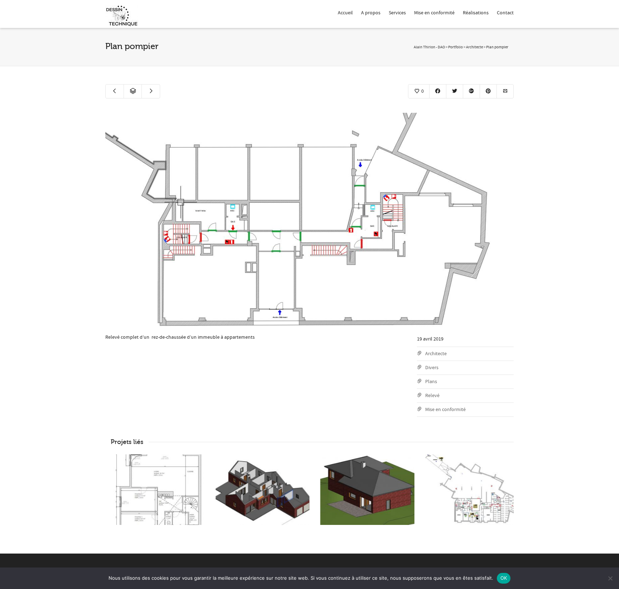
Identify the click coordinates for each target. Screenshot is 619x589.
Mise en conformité (434, 13)
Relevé (432, 395)
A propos (370, 13)
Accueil (345, 13)
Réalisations (476, 13)
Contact (505, 13)
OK (503, 578)
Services (397, 13)
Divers (431, 367)
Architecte (436, 354)
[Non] (610, 578)
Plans (431, 381)
